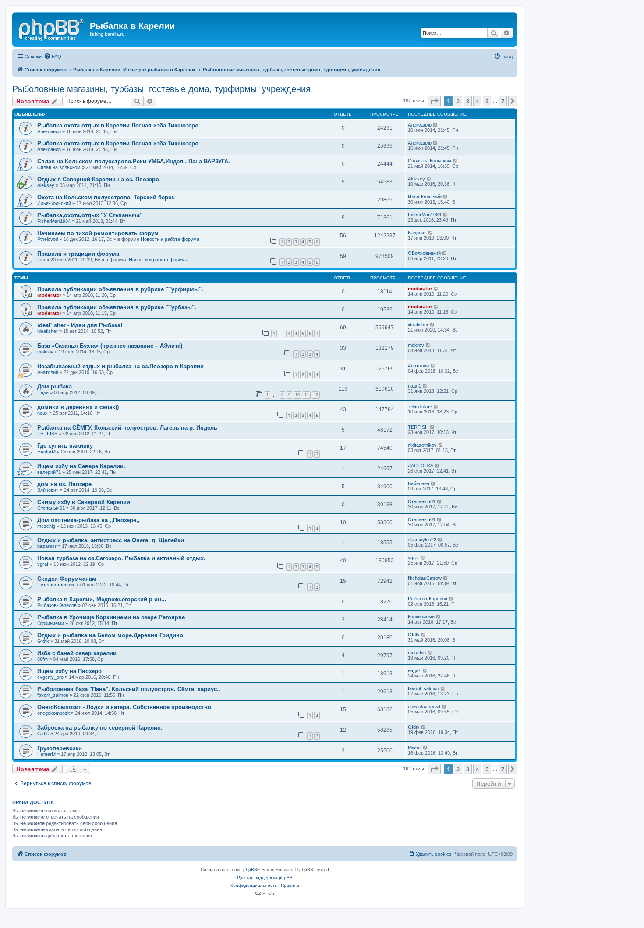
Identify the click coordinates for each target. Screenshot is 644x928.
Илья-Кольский (54, 203)
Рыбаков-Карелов (57, 605)
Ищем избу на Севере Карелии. (81, 466)
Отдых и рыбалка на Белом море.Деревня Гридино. (111, 635)
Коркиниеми (50, 623)
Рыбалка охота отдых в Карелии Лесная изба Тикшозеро (117, 125)
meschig (46, 526)
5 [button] (486, 101)
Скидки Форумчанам (66, 578)
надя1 (414, 385)
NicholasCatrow (425, 578)
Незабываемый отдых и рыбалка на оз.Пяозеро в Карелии (120, 366)
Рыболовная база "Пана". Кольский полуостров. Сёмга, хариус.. (128, 689)
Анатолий (47, 372)
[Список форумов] (52, 28)
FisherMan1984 (54, 221)
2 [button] (458, 101)
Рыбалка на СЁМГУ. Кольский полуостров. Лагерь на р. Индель (127, 427)
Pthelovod (47, 239)
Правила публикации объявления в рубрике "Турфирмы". (120, 289)
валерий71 (49, 472)
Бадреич (417, 232)
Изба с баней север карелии (77, 653)
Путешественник (56, 584)
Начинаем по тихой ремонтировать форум (98, 233)
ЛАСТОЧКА (420, 465)
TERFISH (47, 433)
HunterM (46, 451)
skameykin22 (422, 539)
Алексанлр (49, 131)
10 (297, 395)
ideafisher (47, 331)
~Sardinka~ (420, 406)
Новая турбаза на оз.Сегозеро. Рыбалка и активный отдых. (121, 558)
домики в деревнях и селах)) (78, 407)
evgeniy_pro (50, 677)
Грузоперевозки (59, 748)
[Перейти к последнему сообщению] (436, 124)
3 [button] (467, 101)
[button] (434, 101)
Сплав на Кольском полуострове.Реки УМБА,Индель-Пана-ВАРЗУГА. (133, 161)
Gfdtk (43, 641)
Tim (41, 259)
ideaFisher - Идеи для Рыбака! (79, 325)
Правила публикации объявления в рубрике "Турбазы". (116, 307)
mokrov (45, 351)
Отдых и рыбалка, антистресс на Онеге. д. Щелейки (110, 540)
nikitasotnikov (422, 445)
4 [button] (477, 101)
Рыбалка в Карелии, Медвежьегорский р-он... (101, 599)
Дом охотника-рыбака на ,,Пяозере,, (88, 520)
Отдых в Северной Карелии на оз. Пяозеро (98, 179)
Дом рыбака (54, 386)
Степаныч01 (51, 508)
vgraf (42, 564)
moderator (49, 295)
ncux (42, 413)
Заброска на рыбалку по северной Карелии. (100, 727)
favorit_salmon (52, 695)
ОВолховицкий (424, 253)
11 (306, 395)
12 (316, 395)
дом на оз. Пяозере (64, 484)
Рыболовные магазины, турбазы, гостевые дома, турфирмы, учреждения (161, 89)
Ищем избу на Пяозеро (69, 671)
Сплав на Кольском (59, 167)
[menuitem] (52, 56)
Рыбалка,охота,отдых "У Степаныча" (89, 215)
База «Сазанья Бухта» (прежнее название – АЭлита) (109, 345)
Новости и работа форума (170, 239)
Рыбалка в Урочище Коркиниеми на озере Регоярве (111, 617)
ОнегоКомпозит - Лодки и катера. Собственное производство (124, 707)
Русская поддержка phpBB (265, 877)
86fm (42, 659)
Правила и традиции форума (78, 254)
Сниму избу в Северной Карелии (83, 502)
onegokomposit (53, 713)
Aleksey (45, 185)
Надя (43, 392)
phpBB (250, 869)
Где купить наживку (65, 445)
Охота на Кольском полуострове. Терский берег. (106, 197)
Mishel (414, 747)
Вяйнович (48, 490)
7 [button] (502, 101)
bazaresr (47, 546)
